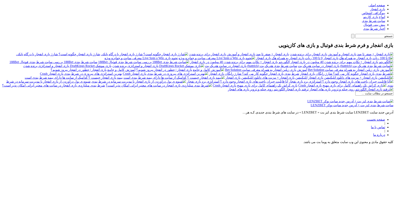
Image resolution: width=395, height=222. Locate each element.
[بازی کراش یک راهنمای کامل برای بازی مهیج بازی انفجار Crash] (342, 85)
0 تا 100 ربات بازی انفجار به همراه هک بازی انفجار (289, 58)
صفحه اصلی (376, 5)
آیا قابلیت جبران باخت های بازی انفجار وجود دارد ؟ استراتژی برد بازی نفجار (237, 81)
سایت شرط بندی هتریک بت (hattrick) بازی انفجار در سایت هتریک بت (251, 66)
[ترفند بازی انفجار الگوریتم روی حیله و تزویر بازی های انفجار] (351, 89)
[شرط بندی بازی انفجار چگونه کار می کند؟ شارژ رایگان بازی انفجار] (346, 73)
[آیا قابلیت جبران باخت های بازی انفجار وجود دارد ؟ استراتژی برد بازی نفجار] (341, 81)
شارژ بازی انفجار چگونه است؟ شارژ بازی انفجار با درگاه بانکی (58, 54)
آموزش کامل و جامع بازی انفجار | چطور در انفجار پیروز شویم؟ (93, 70)
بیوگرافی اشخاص (373, 13)
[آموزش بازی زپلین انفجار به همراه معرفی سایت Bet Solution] (350, 70)
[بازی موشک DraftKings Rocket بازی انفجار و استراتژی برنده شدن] (158, 66)
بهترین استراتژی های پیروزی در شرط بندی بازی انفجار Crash (81, 73)
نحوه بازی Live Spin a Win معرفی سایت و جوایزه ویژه (141, 58)
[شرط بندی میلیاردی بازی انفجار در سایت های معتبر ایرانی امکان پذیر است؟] (159, 85)
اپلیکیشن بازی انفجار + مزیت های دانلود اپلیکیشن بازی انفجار (266, 77)
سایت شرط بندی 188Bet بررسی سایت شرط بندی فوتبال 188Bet (53, 62)
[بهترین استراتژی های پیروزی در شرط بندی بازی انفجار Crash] (165, 73)
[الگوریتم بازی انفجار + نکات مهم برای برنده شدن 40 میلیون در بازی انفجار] (341, 62)
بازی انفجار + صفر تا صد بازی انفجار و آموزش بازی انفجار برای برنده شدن (239, 54)
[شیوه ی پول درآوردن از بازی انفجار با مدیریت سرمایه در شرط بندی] (138, 81)
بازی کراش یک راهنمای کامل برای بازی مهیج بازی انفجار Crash (255, 85)
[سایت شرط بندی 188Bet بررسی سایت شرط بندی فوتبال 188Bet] (143, 62)
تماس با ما (378, 127)
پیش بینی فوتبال (374, 25)
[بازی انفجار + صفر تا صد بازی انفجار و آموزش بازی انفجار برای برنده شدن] (341, 54)
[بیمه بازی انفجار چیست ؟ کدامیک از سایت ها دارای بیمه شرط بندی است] (174, 77)
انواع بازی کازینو (374, 17)
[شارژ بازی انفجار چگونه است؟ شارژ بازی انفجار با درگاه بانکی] (144, 54)
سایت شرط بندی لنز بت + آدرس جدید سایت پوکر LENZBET (352, 105)
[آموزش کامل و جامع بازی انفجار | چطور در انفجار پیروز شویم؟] (180, 70)
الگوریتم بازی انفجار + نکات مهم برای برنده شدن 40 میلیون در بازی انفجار (240, 62)
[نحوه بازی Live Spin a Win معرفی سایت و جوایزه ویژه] (217, 58)
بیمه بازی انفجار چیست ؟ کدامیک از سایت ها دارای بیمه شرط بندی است (74, 77)
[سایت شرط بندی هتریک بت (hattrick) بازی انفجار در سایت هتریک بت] (345, 66)
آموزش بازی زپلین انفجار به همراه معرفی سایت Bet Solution (266, 70)
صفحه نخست (376, 119)
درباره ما (379, 134)
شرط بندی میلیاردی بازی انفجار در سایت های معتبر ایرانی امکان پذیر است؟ (53, 85)
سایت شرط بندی (373, 21)
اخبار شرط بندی (374, 28)
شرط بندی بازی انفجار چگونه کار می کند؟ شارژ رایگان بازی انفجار (254, 73)
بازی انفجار (377, 9)
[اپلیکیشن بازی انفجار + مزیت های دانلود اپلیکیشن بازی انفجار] (350, 77)
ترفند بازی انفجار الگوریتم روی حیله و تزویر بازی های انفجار (268, 89)
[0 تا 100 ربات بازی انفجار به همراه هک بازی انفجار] (358, 58)
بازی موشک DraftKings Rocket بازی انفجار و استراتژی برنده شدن (67, 66)
